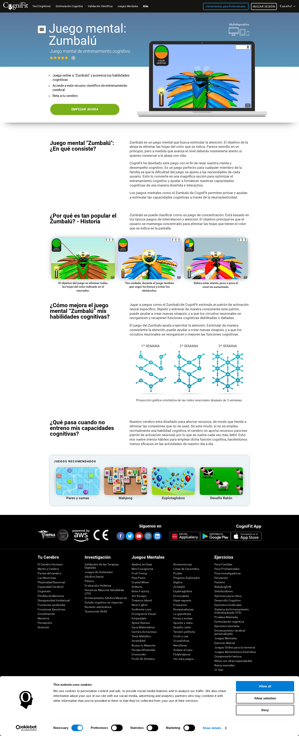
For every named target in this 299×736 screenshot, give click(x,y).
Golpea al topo (182, 650)
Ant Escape (139, 596)
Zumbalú (179, 586)
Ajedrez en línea (142, 564)
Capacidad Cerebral (50, 586)
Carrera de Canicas (144, 631)
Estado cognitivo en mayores (104, 602)
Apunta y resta (183, 622)
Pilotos (89, 581)
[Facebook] (120, 536)
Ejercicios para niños (227, 596)
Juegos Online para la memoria (234, 647)
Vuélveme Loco (142, 609)
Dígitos (177, 582)
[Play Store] (215, 536)
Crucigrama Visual (144, 613)
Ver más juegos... (184, 658)
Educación (221, 577)
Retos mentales (224, 665)
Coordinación (46, 613)
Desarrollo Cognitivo (227, 600)
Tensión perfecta (184, 631)
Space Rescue (141, 622)
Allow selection (265, 698)
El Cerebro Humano (50, 564)
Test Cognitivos (41, 6)
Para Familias (223, 564)
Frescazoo (180, 605)
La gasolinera (182, 613)
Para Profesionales (226, 568)
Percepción (45, 622)
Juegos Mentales (225, 638)
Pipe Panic (138, 577)
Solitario (137, 586)
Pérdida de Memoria (51, 596)
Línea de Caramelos (186, 568)
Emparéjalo (139, 618)
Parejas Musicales (143, 650)
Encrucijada (181, 596)
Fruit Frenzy (139, 573)
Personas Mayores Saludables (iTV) (104, 591)
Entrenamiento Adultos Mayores (106, 598)
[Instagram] (148, 536)
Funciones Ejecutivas (51, 609)
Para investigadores (227, 573)
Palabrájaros (181, 654)
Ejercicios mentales (226, 626)
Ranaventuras (182, 564)
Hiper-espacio (182, 600)
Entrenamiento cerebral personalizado (229, 632)
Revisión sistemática (98, 607)
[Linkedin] (157, 536)
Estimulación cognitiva (229, 621)
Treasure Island (142, 600)
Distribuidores (223, 591)
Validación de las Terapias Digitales (102, 566)
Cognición (44, 591)
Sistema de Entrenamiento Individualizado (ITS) (231, 611)
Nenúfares (180, 645)
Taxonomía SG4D (96, 611)
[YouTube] (138, 536)
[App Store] (246, 536)
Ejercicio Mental (224, 643)
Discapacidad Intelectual (54, 600)
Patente (219, 582)
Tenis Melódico (141, 636)
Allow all (265, 686)
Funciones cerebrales (51, 605)
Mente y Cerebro (48, 568)
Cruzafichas (181, 640)
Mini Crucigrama (142, 568)
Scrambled (139, 640)
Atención (43, 627)
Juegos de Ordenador (99, 572)
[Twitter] (129, 536)
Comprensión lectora (228, 656)
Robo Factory (140, 591)
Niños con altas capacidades (233, 661)
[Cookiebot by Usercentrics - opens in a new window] (26, 728)
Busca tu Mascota (143, 645)
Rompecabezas (183, 609)
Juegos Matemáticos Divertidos (235, 652)
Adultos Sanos (94, 576)
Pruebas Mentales (226, 617)
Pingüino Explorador (186, 577)
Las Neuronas (47, 577)
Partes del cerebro (49, 573)
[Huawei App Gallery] (185, 536)
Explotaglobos (182, 591)
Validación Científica (100, 6)
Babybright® (222, 586)
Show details (212, 728)
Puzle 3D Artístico (143, 658)
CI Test (218, 669)
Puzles (177, 573)
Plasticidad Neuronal (51, 582)
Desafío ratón (182, 627)
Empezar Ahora (84, 109)
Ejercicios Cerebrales (227, 605)
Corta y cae (180, 636)
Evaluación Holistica (98, 585)
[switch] (117, 728)
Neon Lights (139, 605)
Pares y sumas (183, 618)
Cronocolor (139, 654)
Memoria (43, 618)
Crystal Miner (140, 582)
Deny (265, 710)
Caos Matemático (143, 627)
